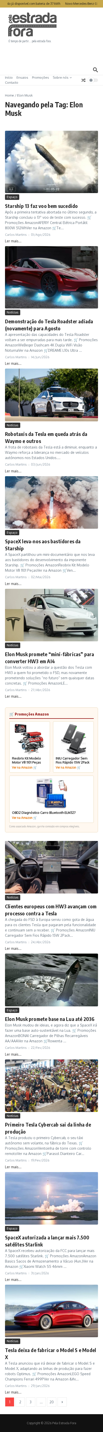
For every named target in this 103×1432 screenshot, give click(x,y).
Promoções (40, 77)
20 (52, 1402)
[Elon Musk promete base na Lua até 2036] (51, 980)
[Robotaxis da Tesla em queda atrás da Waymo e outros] (51, 395)
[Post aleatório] (84, 80)
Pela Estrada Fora (32, 24)
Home (9, 95)
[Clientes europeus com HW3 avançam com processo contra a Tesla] (51, 867)
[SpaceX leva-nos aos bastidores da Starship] (51, 502)
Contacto (11, 82)
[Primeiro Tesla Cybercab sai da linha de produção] (51, 1085)
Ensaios (22, 77)
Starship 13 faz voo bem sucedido (41, 206)
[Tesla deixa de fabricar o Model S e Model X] (51, 1311)
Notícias (12, 312)
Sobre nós (60, 77)
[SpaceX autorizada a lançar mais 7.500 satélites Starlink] (51, 1198)
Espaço (12, 197)
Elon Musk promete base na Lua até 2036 (49, 1019)
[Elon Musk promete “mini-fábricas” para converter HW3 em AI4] (51, 615)
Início (9, 77)
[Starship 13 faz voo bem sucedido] (51, 162)
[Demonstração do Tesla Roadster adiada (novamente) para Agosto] (51, 277)
